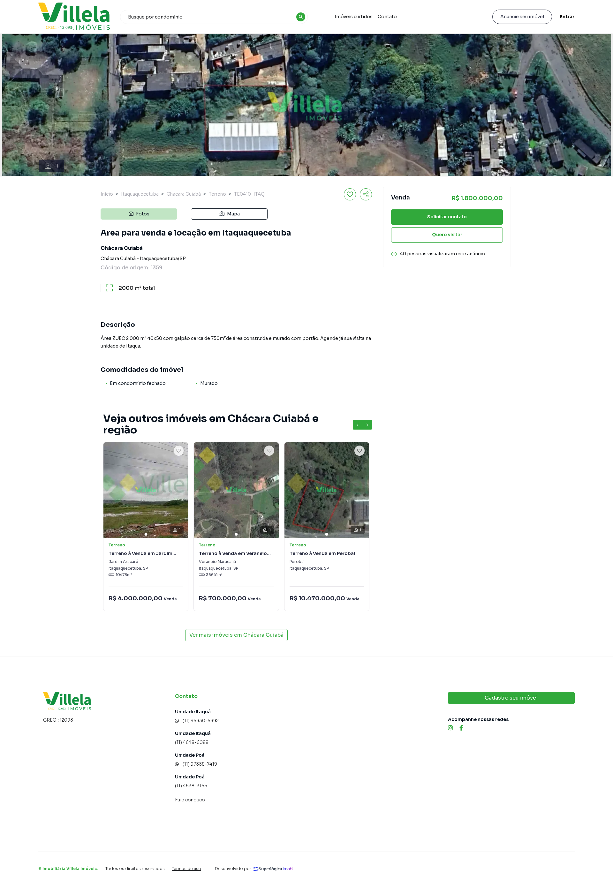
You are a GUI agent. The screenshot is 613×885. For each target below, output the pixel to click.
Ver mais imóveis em (236, 635)
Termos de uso (186, 868)
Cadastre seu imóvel (511, 697)
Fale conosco (190, 800)
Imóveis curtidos (354, 16)
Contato (387, 16)
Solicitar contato (447, 217)
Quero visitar (447, 235)
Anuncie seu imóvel (522, 16)
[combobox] (214, 17)
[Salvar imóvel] (350, 194)
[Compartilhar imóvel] (366, 194)
